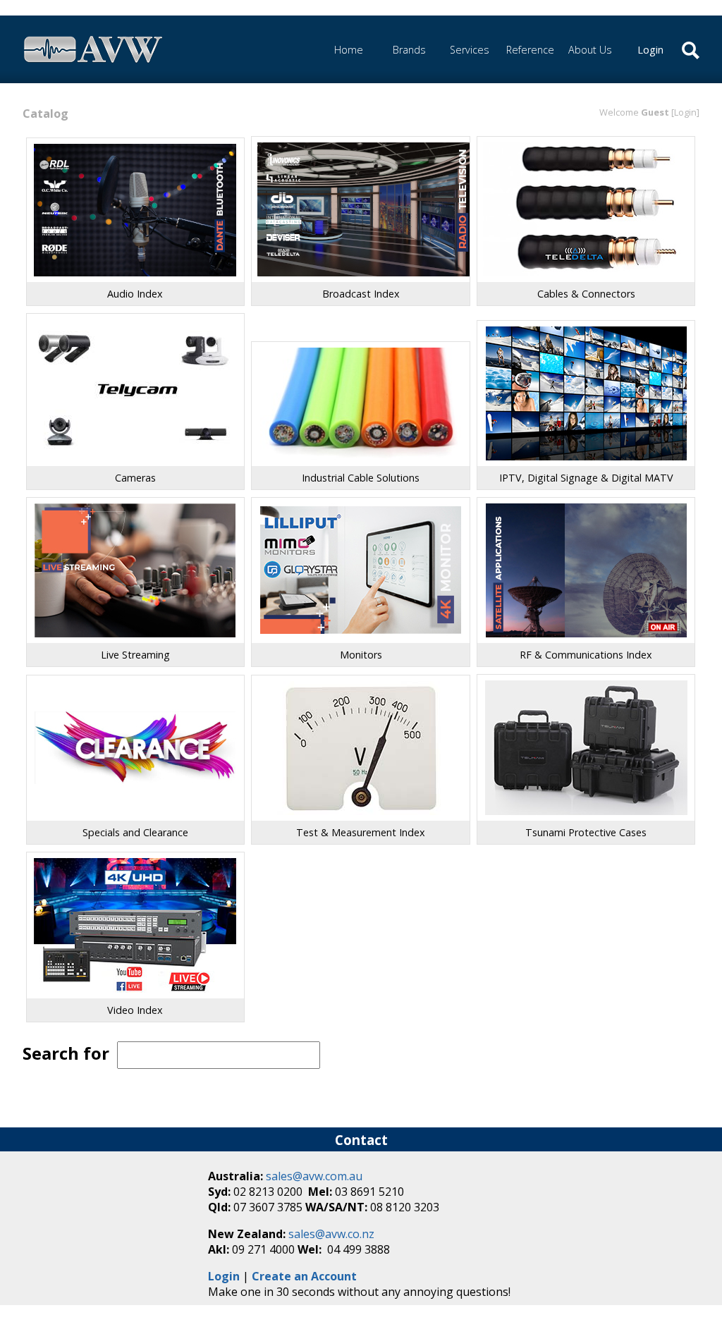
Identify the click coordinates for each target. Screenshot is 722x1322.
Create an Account (304, 1276)
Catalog (45, 113)
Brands (409, 49)
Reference (530, 49)
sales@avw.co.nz (331, 1234)
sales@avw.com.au (314, 1176)
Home (348, 49)
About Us (590, 49)
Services (469, 49)
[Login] (685, 112)
